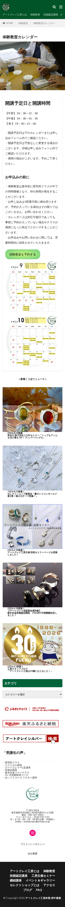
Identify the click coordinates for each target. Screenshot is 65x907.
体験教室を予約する (22, 254)
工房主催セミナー (43, 875)
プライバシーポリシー (32, 844)
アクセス (49, 885)
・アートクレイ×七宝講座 (17, 767)
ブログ (27, 890)
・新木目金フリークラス (16, 772)
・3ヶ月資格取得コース (15, 774)
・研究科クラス (11, 762)
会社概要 (32, 853)
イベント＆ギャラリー (40, 880)
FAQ (39, 890)
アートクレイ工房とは (15, 14)
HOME (9, 23)
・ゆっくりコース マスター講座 (20, 777)
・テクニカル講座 (12, 765)
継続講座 (16, 880)
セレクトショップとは (24, 885)
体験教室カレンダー (44, 23)
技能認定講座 (51, 14)
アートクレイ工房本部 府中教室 (43, 897)
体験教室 (35, 14)
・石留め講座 (10, 769)
